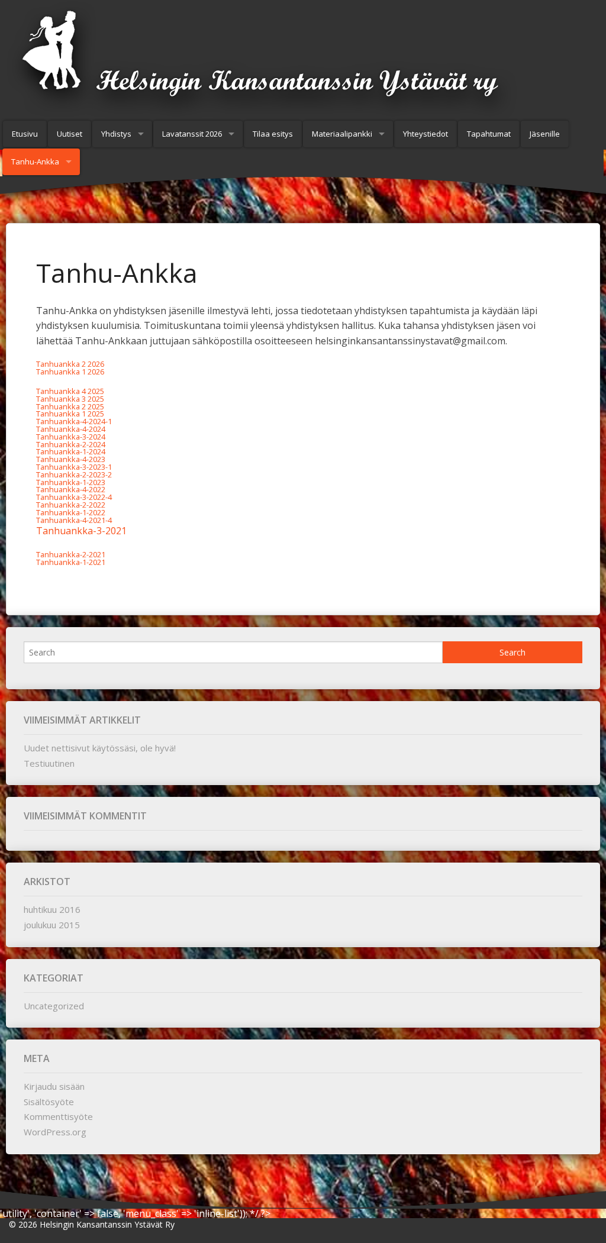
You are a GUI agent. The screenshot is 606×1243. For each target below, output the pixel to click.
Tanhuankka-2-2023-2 (74, 474)
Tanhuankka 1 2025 (70, 413)
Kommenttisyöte (58, 1116)
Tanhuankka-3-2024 (70, 436)
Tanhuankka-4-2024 (70, 429)
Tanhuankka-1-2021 (70, 562)
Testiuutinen (49, 763)
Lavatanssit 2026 (192, 133)
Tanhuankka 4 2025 (70, 391)
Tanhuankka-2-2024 (70, 444)
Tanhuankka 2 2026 (70, 364)
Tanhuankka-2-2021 (70, 554)
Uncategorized (54, 1006)
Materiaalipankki (342, 133)
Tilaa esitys (273, 133)
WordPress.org (55, 1132)
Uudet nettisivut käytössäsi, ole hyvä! (100, 748)
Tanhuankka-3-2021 (81, 530)
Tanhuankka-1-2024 (70, 451)
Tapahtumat (489, 133)
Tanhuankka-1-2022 (70, 512)
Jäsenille (545, 133)
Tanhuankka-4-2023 (70, 459)
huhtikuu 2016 (52, 909)
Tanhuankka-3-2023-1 (74, 466)
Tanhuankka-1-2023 (70, 482)
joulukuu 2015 (52, 925)
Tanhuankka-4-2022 (70, 489)
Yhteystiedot (425, 133)
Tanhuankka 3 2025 (70, 398)
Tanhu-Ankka (35, 161)
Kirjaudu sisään (54, 1086)
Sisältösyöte (49, 1102)
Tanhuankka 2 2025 (70, 406)
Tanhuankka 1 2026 (70, 371)
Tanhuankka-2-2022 (70, 504)
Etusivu (25, 133)
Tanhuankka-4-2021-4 (74, 520)
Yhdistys (116, 133)
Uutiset (69, 133)
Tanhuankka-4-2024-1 (74, 421)
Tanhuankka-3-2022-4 (74, 497)
